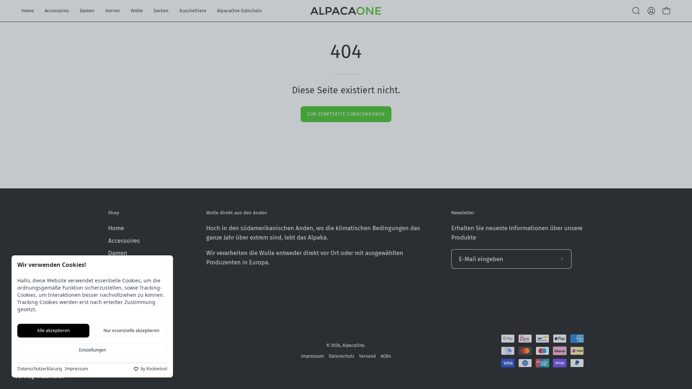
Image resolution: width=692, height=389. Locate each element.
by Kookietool (154, 369)
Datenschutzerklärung (39, 369)
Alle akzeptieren (53, 330)
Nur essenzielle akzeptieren (131, 330)
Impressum (76, 369)
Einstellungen (92, 350)
